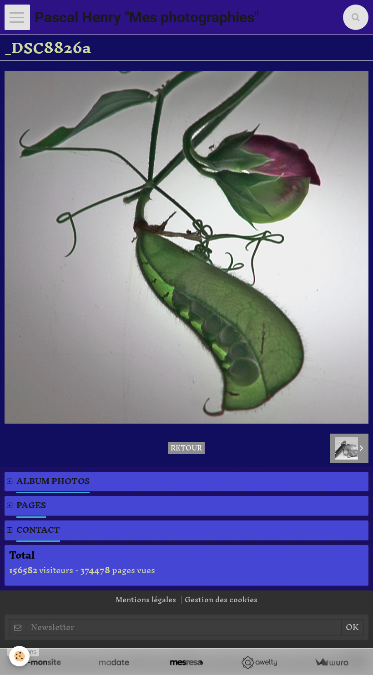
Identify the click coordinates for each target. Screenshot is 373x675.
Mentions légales (146, 599)
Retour (186, 448)
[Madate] (113, 662)
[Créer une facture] (331, 662)
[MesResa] (186, 662)
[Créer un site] (41, 662)
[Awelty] (259, 662)
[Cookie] (19, 656)
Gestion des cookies (221, 599)
